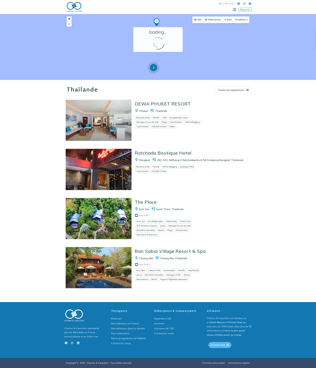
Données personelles (214, 362)
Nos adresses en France (125, 323)
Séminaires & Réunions (146, 235)
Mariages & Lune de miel (147, 122)
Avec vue (140, 221)
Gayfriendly (171, 221)
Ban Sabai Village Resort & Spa (170, 251)
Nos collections (120, 333)
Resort (172, 126)
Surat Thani (163, 209)
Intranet (159, 323)
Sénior (154, 279)
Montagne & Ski (173, 275)
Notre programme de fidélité (128, 338)
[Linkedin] (250, 4)
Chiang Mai (146, 258)
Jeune (162, 226)
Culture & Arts (154, 270)
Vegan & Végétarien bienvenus (173, 279)
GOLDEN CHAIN (159, 126)
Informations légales (239, 362)
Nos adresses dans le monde (128, 328)
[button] (245, 10)
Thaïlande (161, 111)
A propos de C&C (164, 328)
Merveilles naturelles (145, 230)
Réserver (116, 318)
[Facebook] (239, 4)
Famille (156, 118)
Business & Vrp (142, 118)
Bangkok (144, 160)
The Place (146, 202)
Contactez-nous (121, 343)
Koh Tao (144, 209)
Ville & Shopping (192, 122)
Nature (161, 230)
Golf (164, 118)
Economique (169, 270)
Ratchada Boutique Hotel (163, 153)
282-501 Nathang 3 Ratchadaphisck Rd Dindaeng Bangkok (193, 160)
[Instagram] (244, 4)
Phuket (143, 111)
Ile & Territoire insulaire (146, 226)
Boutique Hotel (187, 167)
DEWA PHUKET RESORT (163, 104)
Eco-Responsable (155, 221)
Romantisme (176, 122)
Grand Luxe (185, 221)
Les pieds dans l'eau (178, 118)
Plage (164, 122)
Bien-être (140, 270)
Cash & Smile (142, 126)
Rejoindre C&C (163, 318)
